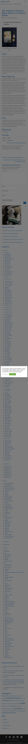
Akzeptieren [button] (12, 374)
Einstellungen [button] (5, 374)
